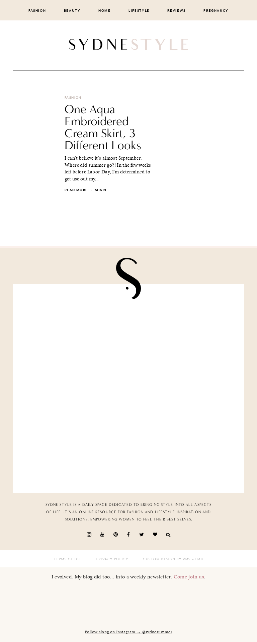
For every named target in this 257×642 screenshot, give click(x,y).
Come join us (189, 576)
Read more (76, 190)
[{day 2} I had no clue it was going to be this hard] (184, 452)
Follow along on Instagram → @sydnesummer (128, 632)
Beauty (72, 11)
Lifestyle (139, 11)
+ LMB (197, 559)
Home (104, 11)
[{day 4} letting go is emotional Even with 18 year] (184, 325)
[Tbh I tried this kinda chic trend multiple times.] (73, 452)
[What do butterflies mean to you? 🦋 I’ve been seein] (73, 325)
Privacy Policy (112, 559)
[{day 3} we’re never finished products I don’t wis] (184, 388)
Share (101, 190)
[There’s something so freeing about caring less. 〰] (73, 388)
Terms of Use (68, 559)
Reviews (176, 11)
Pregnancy (216, 11)
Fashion (37, 11)
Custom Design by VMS (167, 559)
